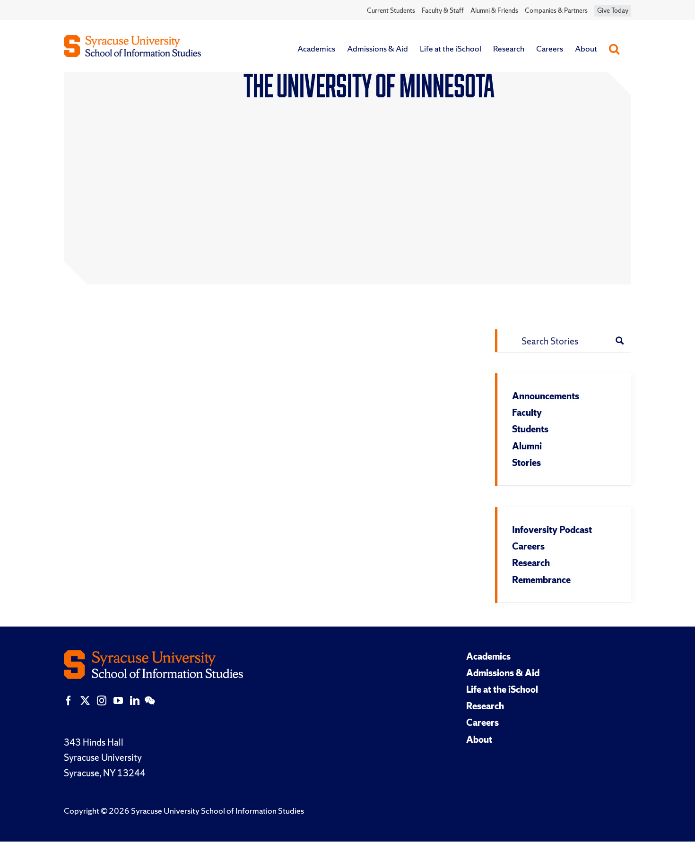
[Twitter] (85, 700)
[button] (614, 48)
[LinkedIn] (134, 700)
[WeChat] (149, 700)
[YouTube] (118, 700)
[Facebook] (68, 700)
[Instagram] (101, 700)
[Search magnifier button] (619, 340)
